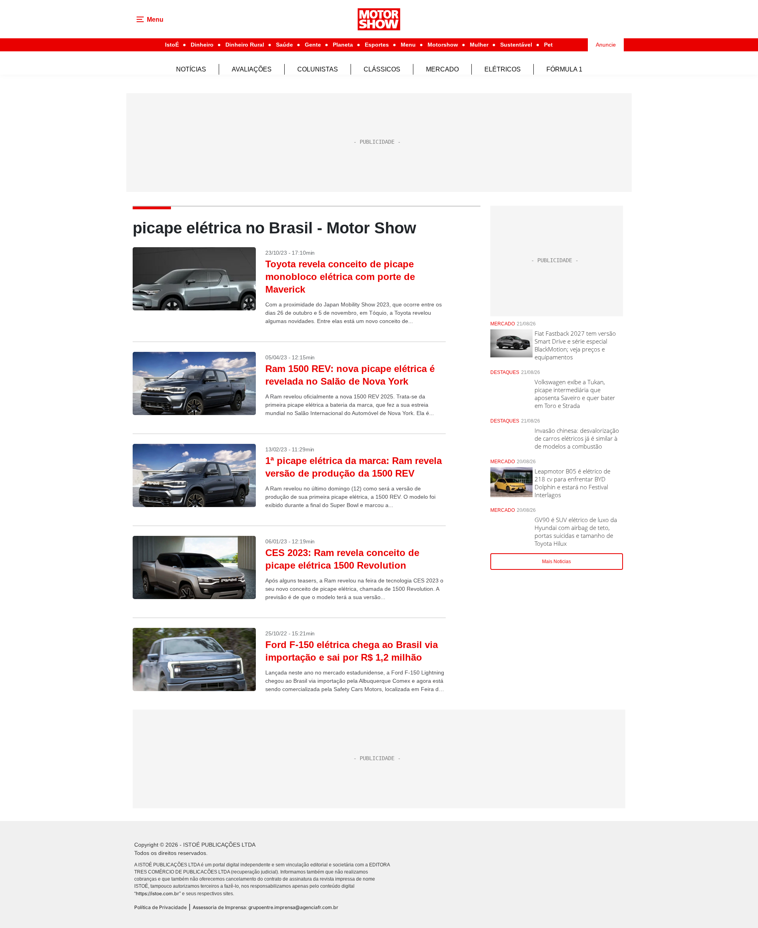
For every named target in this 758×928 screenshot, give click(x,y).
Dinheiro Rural (244, 44)
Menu (408, 44)
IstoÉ (172, 44)
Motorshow (443, 44)
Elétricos (502, 69)
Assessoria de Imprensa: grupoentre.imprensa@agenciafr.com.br (265, 907)
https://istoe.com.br (157, 893)
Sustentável (516, 44)
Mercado (442, 69)
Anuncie (606, 44)
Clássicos (382, 69)
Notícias (191, 69)
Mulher (479, 44)
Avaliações (252, 69)
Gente (313, 44)
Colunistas (317, 69)
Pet (548, 44)
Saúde (284, 44)
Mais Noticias (556, 561)
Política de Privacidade (160, 907)
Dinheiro (202, 44)
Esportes (377, 44)
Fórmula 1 (564, 69)
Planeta (343, 44)
